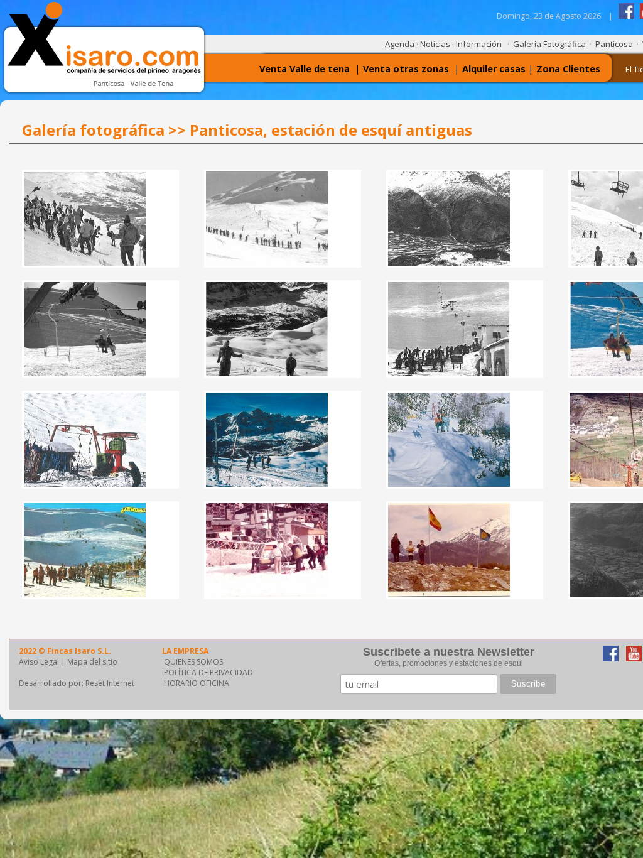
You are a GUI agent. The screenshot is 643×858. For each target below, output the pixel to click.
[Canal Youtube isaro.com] (634, 658)
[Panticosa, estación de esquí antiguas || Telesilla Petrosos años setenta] (85, 594)
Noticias (435, 44)
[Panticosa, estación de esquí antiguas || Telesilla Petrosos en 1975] (449, 373)
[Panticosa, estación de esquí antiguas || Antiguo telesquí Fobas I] (85, 483)
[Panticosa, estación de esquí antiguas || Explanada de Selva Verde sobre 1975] (449, 262)
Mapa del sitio (92, 661)
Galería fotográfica (93, 129)
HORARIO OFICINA (196, 683)
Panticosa (614, 44)
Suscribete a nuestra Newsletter (448, 652)
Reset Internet (109, 683)
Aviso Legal (39, 661)
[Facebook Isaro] (626, 16)
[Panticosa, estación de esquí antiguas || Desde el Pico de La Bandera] (449, 594)
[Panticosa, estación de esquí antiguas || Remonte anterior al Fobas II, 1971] (267, 373)
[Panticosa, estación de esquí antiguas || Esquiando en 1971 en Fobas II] (267, 483)
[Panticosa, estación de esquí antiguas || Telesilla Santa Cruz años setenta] (449, 483)
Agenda (399, 44)
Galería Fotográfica (549, 44)
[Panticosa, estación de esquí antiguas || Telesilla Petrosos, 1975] (85, 373)
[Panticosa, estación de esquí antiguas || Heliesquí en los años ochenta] (267, 594)
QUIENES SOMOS (193, 661)
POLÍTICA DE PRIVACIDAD (208, 672)
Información (479, 44)
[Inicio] (110, 84)
